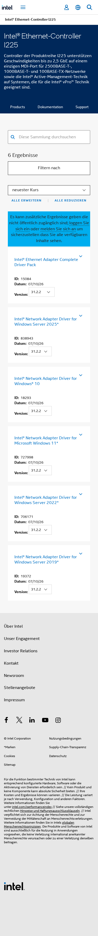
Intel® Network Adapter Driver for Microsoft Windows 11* (45, 440)
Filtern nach (49, 168)
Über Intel (13, 626)
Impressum (14, 700)
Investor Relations (20, 651)
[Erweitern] (80, 255)
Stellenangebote (19, 687)
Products (17, 107)
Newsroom (14, 675)
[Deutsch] (78, 7)
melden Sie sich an (58, 229)
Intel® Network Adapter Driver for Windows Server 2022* (45, 500)
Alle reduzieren (71, 200)
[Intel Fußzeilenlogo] (14, 886)
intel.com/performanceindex (32, 807)
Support (82, 107)
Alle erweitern (26, 200)
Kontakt (11, 663)
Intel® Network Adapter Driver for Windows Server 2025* (45, 321)
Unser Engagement (22, 638)
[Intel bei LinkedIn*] (32, 721)
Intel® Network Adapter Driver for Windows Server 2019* (45, 559)
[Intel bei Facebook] (6, 721)
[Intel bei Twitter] (19, 721)
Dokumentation (50, 107)
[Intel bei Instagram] (58, 721)
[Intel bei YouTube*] (45, 721)
